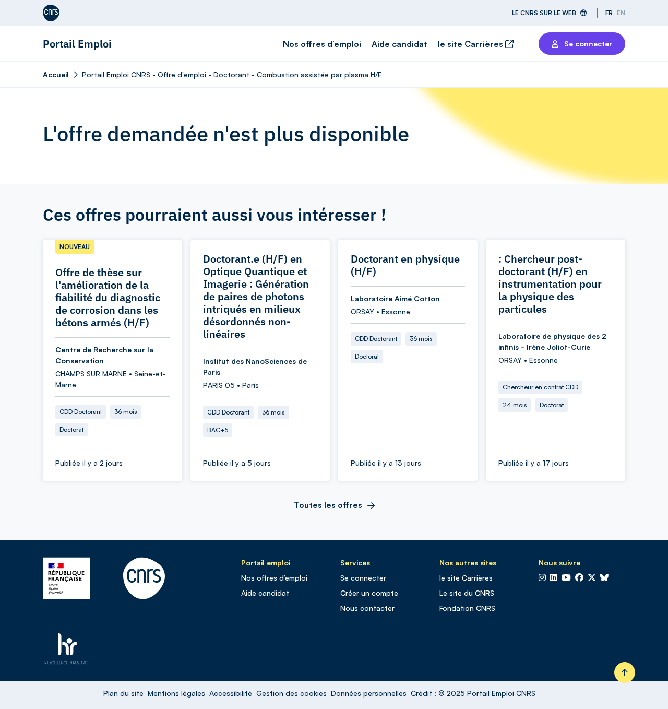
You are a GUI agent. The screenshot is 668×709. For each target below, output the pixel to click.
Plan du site (123, 693)
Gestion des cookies (291, 693)
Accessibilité (230, 693)
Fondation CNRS (467, 608)
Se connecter (363, 577)
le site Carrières (471, 44)
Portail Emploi (77, 44)
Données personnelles (369, 693)
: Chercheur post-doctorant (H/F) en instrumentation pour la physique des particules (550, 284)
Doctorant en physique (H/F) (405, 265)
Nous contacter (367, 608)
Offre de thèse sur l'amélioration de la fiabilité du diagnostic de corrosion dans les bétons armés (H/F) (107, 297)
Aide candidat (399, 44)
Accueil (56, 74)
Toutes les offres (328, 505)
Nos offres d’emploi (322, 44)
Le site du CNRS (466, 592)
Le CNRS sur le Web (544, 13)
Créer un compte (369, 592)
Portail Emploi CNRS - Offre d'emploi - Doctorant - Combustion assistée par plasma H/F (231, 74)
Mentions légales (176, 693)
